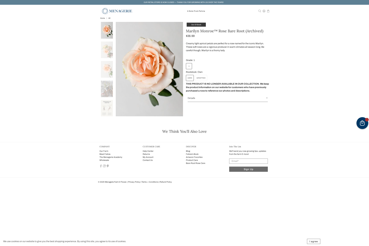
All (109, 18)
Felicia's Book (192, 154)
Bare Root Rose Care (195, 163)
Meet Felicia (104, 154)
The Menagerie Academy (110, 157)
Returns (146, 154)
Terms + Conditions (150, 182)
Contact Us (148, 160)
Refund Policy (166, 182)
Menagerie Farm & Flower (115, 182)
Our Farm (103, 151)
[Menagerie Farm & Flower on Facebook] (100, 167)
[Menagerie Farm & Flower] (117, 11)
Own (190, 78)
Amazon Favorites (194, 157)
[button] (228, 98)
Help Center (148, 151)
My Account (148, 157)
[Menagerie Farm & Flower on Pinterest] (107, 167)
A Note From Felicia (196, 11)
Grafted (201, 78)
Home (102, 18)
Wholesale (104, 160)
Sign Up (248, 169)
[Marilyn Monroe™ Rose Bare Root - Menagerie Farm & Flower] (149, 69)
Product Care (192, 160)
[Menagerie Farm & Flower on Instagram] (104, 167)
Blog (188, 151)
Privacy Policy (134, 182)
